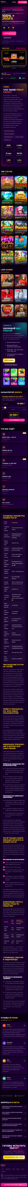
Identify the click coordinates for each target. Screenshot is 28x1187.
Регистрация (22, 2)
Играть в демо (9, 360)
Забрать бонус (8, 33)
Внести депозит (13, 420)
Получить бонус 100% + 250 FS (14, 1157)
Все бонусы (7, 37)
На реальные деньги (11, 365)
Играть (23, 1182)
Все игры (4, 174)
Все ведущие (5, 272)
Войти (14, 2)
